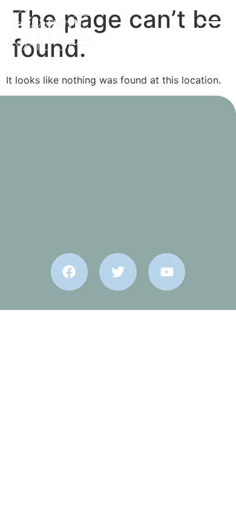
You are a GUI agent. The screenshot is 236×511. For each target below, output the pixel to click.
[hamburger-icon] (211, 30)
